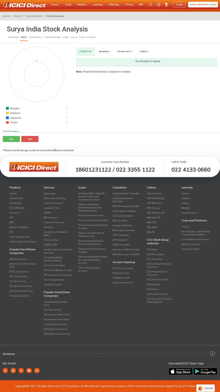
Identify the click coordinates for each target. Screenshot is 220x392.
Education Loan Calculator (126, 254)
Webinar (185, 198)
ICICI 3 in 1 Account (123, 268)
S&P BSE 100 (154, 203)
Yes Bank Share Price (20, 286)
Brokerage (49, 193)
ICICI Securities (155, 259)
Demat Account (121, 273)
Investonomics (189, 212)
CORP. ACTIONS (87, 37)
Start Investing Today (203, 4)
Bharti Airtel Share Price (56, 319)
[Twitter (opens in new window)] (21, 370)
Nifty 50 (151, 232)
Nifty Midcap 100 (155, 212)
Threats (144, 52)
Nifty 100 (151, 222)
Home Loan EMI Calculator (126, 249)
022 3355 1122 (135, 169)
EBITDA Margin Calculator (126, 206)
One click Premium (53, 203)
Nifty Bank (152, 227)
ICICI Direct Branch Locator (58, 270)
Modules (185, 207)
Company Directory (19, 295)
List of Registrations (54, 279)
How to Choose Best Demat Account (92, 227)
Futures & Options (18, 227)
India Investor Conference (23, 241)
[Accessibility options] (166, 4)
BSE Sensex (153, 207)
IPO (11, 232)
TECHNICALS (35, 37)
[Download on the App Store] (181, 371)
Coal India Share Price (55, 324)
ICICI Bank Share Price (56, 329)
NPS (11, 222)
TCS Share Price (52, 309)
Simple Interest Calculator (126, 193)
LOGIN (179, 4)
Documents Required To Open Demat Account (90, 242)
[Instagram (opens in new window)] (13, 370)
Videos (185, 203)
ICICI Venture (153, 284)
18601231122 (93, 169)
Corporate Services (54, 222)
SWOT (24, 37)
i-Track (184, 226)
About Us (48, 227)
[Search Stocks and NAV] (150, 4)
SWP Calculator (121, 235)
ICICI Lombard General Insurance (159, 265)
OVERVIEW (13, 37)
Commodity (15, 203)
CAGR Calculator (121, 244)
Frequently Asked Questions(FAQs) (53, 259)
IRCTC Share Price (19, 271)
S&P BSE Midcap (156, 198)
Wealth (47, 212)
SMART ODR (50, 244)
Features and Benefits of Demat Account (91, 234)
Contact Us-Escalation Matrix (55, 233)
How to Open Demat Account (89, 269)
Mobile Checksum (190, 244)
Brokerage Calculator (124, 230)
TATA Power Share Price (57, 314)
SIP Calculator (120, 239)
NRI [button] (141, 4)
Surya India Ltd (34, 16)
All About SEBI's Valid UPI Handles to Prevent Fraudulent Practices (91, 196)
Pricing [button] (129, 4)
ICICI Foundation (155, 254)
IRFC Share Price (18, 276)
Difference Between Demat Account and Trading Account (92, 259)
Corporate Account (123, 282)
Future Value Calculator (125, 211)
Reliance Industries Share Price (23, 265)
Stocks (17, 16)
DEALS (74, 37)
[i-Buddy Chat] (206, 386)
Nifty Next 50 (153, 217)
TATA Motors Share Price (57, 334)
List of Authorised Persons (195, 239)
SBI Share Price (17, 259)
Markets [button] (82, 4)
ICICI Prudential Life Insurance (157, 273)
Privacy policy (51, 239)
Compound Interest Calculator (123, 200)
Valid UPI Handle (52, 284)
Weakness (104, 52)
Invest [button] (55, 4)
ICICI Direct (152, 289)
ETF (11, 217)
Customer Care (52, 207)
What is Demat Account (90, 215)
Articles (185, 193)
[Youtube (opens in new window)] (37, 370)
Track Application (190, 249)
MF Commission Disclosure (58, 275)
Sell (30, 139)
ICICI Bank (152, 249)
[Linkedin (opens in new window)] (29, 370)
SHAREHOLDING (52, 37)
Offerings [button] (114, 4)
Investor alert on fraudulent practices (58, 251)
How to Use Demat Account (92, 220)
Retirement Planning (54, 198)
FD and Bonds (16, 207)
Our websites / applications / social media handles (195, 233)
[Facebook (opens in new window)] (5, 370)
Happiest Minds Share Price (55, 303)
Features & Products (54, 265)
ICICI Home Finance (157, 294)
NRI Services (50, 217)
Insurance (14, 212)
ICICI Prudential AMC (158, 279)
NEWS (66, 37)
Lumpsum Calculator (123, 215)
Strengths (85, 51)
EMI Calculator (120, 220)
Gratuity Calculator (122, 225)
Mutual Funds (16, 198)
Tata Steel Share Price (21, 291)
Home (6, 16)
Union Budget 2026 (19, 236)
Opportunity (124, 52)
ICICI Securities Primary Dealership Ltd (159, 300)
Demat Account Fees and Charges (91, 250)
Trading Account (121, 277)
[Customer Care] (158, 4)
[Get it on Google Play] (205, 371)
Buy (11, 139)
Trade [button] (68, 4)
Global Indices (154, 193)
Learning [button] (97, 4)
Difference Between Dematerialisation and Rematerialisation (90, 207)
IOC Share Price (17, 281)
